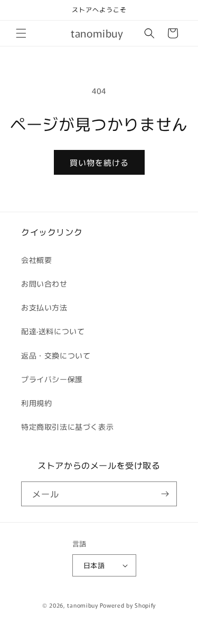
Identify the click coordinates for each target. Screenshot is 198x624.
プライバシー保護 (52, 379)
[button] (21, 33)
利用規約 (36, 403)
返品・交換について (55, 355)
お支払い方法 (44, 307)
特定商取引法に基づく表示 (67, 426)
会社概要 (36, 259)
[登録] (164, 493)
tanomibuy (82, 605)
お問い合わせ (44, 283)
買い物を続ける (99, 162)
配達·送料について (52, 331)
